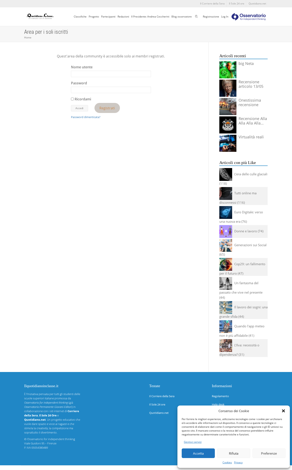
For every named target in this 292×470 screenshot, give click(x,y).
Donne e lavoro (245, 231)
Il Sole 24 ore (236, 3)
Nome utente (82, 67)
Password (79, 83)
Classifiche (80, 16)
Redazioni (123, 16)
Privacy (238, 462)
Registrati (107, 107)
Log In (224, 16)
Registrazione (211, 16)
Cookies (227, 462)
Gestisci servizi (193, 442)
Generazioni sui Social (250, 245)
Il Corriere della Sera (212, 3)
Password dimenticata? (85, 117)
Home (27, 37)
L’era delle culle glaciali (250, 174)
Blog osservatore (181, 16)
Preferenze (269, 453)
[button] (283, 411)
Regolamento (220, 396)
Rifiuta (233, 453)
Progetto (94, 16)
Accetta (198, 453)
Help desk (218, 404)
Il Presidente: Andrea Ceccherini (150, 16)
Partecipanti (108, 16)
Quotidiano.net (257, 3)
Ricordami (82, 99)
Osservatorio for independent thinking (51, 439)
